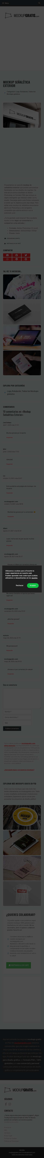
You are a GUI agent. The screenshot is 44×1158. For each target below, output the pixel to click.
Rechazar (19, 585)
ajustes (34, 578)
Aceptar (33, 585)
